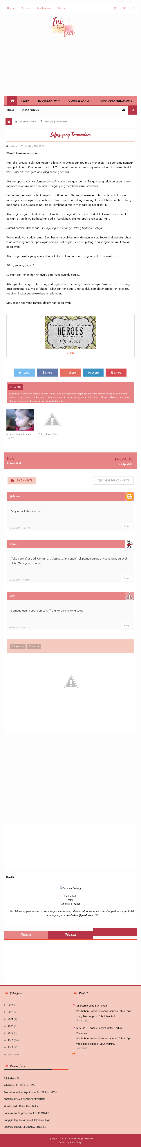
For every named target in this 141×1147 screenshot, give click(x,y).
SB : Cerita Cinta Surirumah (91, 1005)
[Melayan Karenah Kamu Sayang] (22, 420)
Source (70, 352)
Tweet (26, 372)
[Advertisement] (70, 67)
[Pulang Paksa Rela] (55, 420)
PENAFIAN (15, 387)
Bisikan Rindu (14, 463)
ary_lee (14, 544)
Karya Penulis (30, 109)
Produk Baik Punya (48, 100)
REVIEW (25, 100)
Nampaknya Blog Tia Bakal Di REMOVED (26, 1113)
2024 (10, 1005)
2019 (10, 1033)
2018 (10, 1040)
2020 (10, 1026)
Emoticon (34, 646)
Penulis (25, 8)
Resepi (11, 109)
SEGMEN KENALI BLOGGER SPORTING (24, 1099)
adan (12, 596)
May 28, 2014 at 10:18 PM (19, 579)
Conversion (18, 646)
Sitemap (62, 8)
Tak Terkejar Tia (12, 1078)
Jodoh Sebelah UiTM (80, 100)
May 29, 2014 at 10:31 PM (19, 627)
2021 (10, 1019)
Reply (126, 526)
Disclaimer (43, 8)
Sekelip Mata (125, 464)
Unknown (15, 496)
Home (11, 8)
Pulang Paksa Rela (48, 434)
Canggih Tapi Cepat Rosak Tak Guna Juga (27, 1120)
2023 (10, 1012)
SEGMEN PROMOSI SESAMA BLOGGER (25, 1127)
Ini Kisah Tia (70, 1138)
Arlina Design (76, 1142)
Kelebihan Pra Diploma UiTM (19, 1085)
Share (49, 372)
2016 (10, 1054)
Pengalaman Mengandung (116, 100)
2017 (10, 1047)
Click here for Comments (113, 480)
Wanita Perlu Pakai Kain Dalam (21, 1106)
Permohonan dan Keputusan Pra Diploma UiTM (30, 1092)
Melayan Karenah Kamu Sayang (18, 436)
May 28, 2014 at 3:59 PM (19, 527)
